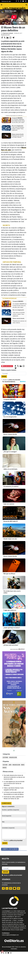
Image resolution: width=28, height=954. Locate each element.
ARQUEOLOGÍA (13, 757)
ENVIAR (4, 376)
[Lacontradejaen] (14, 8)
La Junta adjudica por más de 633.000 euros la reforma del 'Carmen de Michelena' (14, 783)
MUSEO (4, 767)
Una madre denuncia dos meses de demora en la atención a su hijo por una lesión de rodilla (14, 777)
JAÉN (10, 764)
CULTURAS (5, 757)
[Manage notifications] (2, 951)
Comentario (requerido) (8, 828)
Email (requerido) (6, 816)
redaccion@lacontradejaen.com (10, 935)
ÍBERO (22, 764)
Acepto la (11, 379)
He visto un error (7, 366)
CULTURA (5, 764)
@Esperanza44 (6, 34)
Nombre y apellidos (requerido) (10, 810)
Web (3, 822)
